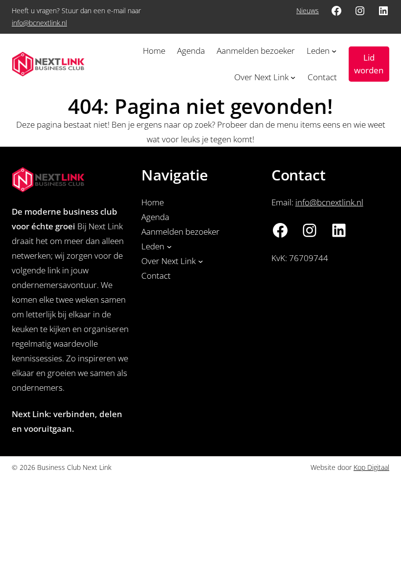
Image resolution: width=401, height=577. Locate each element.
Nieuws (307, 10)
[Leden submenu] (334, 50)
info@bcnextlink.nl (39, 22)
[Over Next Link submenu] (292, 77)
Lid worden (368, 64)
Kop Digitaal (371, 467)
